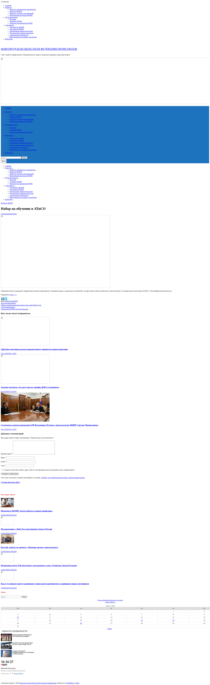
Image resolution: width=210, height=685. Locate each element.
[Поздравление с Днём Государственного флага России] (7, 525)
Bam (77, 683)
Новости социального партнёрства (23, 9)
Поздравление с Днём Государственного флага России (26, 529)
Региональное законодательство (21, 33)
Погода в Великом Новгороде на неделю (110, 600)
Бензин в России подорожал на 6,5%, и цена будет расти (22, 643)
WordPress (70, 683)
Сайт (3, 466)
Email (3, 462)
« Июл (109, 629)
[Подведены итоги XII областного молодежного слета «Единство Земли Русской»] (7, 561)
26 (81, 623)
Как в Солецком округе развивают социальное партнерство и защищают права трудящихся (45, 584)
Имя (3, 458)
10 (18, 617)
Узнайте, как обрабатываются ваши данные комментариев (63, 478)
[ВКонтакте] (2, 299)
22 (173, 620)
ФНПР (15, 301)
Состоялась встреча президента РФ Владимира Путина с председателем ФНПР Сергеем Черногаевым (49, 425)
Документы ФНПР (17, 29)
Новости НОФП (16, 11)
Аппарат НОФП (16, 21)
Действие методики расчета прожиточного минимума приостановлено (34, 349)
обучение (9, 301)
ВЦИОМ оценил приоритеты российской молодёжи (22, 635)
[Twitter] (5, 299)
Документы (9, 25)
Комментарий (6, 454)
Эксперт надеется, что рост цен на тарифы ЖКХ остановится (30, 387)
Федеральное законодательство (21, 31)
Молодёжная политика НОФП (21, 15)
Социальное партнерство (19, 35)
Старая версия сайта (10, 482)
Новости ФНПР (7, 203)
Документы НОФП (17, 27)
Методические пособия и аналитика (23, 37)
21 (142, 620)
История (13, 19)
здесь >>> (13, 295)
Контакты (9, 39)
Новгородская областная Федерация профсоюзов (39, 48)
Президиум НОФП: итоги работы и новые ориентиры (26, 511)
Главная (8, 5)
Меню (4, 161)
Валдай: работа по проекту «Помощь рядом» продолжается (29, 547)
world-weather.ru (110, 602)
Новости (8, 7)
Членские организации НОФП (21, 23)
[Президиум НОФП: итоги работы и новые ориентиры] (7, 507)
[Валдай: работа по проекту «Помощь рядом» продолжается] (7, 543)
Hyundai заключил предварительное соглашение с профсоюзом (23, 652)
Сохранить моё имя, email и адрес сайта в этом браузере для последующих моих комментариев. (39, 470)
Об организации (11, 17)
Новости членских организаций (22, 13)
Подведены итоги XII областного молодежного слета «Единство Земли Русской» (39, 565)
